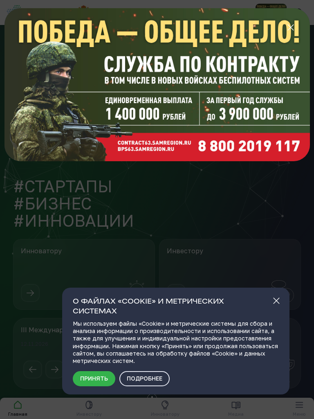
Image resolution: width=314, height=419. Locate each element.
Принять (94, 378)
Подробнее (144, 378)
